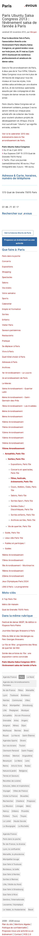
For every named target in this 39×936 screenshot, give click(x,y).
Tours (14, 816)
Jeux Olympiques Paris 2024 (15, 581)
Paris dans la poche (11, 256)
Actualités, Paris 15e (15, 453)
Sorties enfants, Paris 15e (23, 515)
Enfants (5, 320)
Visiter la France (10, 796)
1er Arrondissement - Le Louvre (16, 373)
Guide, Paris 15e (12, 533)
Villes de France (20, 791)
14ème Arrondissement (13, 443)
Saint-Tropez (27, 750)
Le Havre (15, 735)
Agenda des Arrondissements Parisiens (16, 683)
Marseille (30, 690)
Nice (5, 705)
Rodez (27, 766)
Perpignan (13, 710)
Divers (23, 740)
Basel (30, 909)
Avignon (6, 725)
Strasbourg (27, 705)
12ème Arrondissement (13, 432)
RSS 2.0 (27, 934)
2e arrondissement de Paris (15, 378)
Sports (5, 298)
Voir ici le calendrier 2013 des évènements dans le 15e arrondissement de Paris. (15, 137)
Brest (26, 730)
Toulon (22, 745)
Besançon (7, 761)
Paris (7, 5)
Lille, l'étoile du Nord (12, 884)
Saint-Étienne (29, 735)
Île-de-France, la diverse (14, 844)
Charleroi (20, 801)
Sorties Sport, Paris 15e (22, 501)
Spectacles (7, 277)
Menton (16, 756)
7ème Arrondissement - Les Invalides (19, 406)
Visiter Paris (7, 325)
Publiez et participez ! (15, 543)
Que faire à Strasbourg (13, 889)
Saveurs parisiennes (11, 330)
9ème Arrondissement (12, 416)
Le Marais (6, 383)
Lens (27, 761)
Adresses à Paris (9, 362)
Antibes (6, 756)
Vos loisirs (6, 288)
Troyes (23, 816)
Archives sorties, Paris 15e (23, 520)
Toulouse (14, 695)
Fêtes (20, 690)
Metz (28, 806)
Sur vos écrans (9, 745)
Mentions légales (22, 924)
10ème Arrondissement (13, 422)
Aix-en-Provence (22, 715)
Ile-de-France (9, 690)
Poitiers (6, 816)
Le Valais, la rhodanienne (14, 909)
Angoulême (27, 756)
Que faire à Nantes (11, 874)
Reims (5, 766)
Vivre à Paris (8, 351)
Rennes (17, 730)
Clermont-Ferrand (11, 750)
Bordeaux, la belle (11, 869)
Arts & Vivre (16, 766)
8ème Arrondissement (12, 411)
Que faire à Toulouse (12, 864)
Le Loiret (7, 821)
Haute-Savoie (20, 821)
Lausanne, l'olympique (13, 904)
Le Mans (18, 761)
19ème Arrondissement (13, 571)
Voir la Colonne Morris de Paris (17, 233)
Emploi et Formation (11, 309)
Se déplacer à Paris (11, 346)
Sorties (5, 314)
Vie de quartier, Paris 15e (19, 526)
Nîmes (16, 725)
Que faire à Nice (10, 894)
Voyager (6, 791)
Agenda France (10, 677)
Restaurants (7, 335)
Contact (18, 934)
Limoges (19, 806)
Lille (4, 710)
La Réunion (8, 806)
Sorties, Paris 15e (16, 459)
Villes (27, 700)
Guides (8, 548)
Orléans (15, 811)
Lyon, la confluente (11, 849)
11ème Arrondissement (12, 427)
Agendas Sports (10, 740)
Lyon (5, 695)
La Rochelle (23, 826)
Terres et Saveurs (11, 776)
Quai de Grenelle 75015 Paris (15, 609)
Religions (23, 771)
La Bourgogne (9, 826)
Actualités (7, 715)
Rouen (6, 735)
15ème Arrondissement (13, 448)
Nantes (6, 700)
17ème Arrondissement (12, 560)
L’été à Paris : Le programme (15, 587)
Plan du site (7, 924)
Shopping (6, 272)
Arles (16, 720)
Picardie (25, 811)
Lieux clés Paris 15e (14, 538)
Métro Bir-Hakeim (10, 604)
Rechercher (8, 801)
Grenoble (7, 720)
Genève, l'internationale (13, 899)
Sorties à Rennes (10, 879)
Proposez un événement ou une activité (19, 241)
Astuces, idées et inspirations (16, 786)
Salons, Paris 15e (18, 495)
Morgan (33, 32)
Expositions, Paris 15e (21, 464)
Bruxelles (24, 796)
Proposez (31, 801)
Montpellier (15, 705)
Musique (25, 710)
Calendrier (7, 304)
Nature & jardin (9, 771)
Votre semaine (8, 293)
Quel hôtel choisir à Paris (13, 357)
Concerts (6, 261)
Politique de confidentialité (14, 928)
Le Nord (30, 677)
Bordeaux (25, 695)
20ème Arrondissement (13, 576)
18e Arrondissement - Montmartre (18, 565)
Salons (5, 282)
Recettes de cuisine (12, 781)
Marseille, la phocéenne (13, 854)
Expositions (7, 266)
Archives (6, 367)
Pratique (6, 341)
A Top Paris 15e (9, 599)
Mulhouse (7, 730)
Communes (17, 700)
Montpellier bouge (11, 859)
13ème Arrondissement (13, 438)
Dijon (23, 725)
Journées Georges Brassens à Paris (18, 631)
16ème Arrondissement (13, 555)
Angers (24, 720)
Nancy (6, 811)
